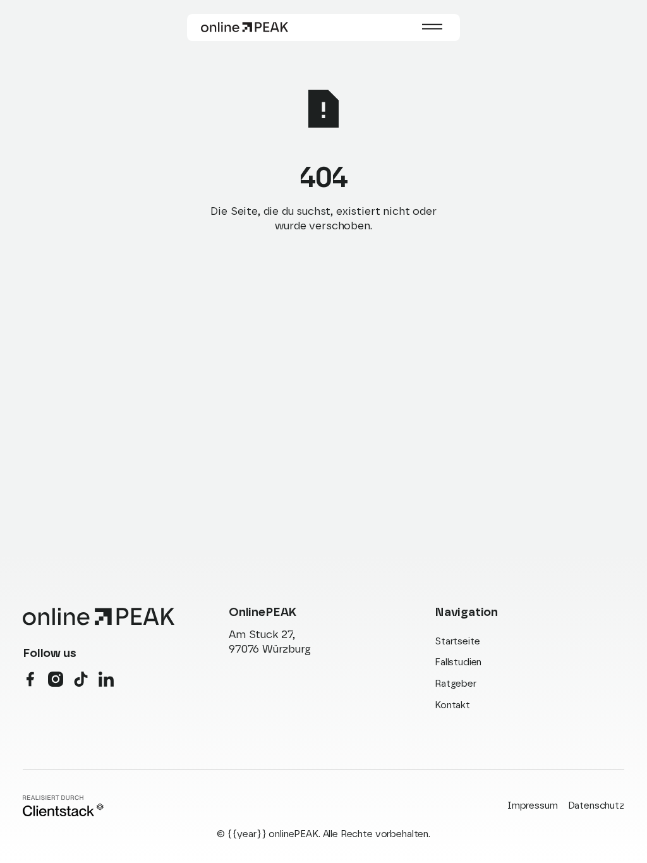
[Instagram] (55, 679)
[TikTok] (81, 679)
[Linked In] (106, 679)
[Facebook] (30, 679)
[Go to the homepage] (98, 616)
